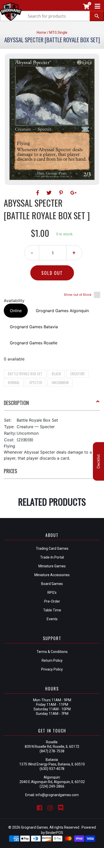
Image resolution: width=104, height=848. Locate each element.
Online (16, 310)
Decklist (98, 461)
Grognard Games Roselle (33, 342)
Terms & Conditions (52, 652)
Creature (77, 373)
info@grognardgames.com (57, 795)
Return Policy (52, 660)
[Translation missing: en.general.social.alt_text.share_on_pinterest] (61, 193)
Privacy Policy (52, 669)
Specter (35, 382)
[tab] (52, 405)
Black (56, 373)
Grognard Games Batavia (34, 326)
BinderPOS (54, 833)
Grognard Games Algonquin (62, 310)
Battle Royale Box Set (25, 373)
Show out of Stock (77, 294)
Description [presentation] (16, 403)
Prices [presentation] (10, 471)
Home (41, 32)
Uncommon (60, 382)
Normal (14, 382)
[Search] (97, 16)
